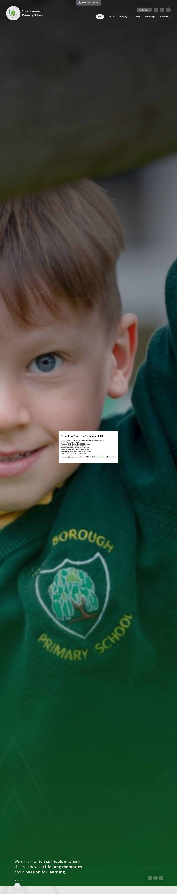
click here (101, 457)
